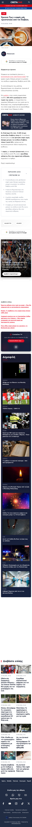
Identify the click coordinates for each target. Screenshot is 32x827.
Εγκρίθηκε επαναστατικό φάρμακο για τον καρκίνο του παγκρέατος (22, 682)
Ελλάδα (9, 781)
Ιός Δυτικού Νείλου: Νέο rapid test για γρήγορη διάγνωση (23, 768)
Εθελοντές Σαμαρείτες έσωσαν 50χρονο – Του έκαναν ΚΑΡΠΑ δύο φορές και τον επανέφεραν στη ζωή (8, 685)
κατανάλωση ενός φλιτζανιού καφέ (13, 76)
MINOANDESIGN (16, 823)
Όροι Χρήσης (7, 812)
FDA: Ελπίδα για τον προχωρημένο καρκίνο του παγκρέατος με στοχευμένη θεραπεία (7, 742)
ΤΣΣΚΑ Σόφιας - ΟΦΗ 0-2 (11, 408)
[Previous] (5, 258)
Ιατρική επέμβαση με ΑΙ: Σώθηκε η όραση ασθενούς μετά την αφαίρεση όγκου (8, 769)
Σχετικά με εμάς (16, 812)
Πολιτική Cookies (9, 810)
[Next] (27, 258)
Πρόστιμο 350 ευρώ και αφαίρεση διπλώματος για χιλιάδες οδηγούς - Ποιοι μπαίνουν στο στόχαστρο (16, 434)
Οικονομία (22, 781)
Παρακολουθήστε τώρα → (16, 340)
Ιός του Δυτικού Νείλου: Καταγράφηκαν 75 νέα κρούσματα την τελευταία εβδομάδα (23, 742)
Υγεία (3, 13)
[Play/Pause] (16, 258)
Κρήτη (3, 781)
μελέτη (6, 95)
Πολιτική (15, 781)
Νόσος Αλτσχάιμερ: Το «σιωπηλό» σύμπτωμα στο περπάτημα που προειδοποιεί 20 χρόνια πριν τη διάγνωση (8, 714)
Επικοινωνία (25, 812)
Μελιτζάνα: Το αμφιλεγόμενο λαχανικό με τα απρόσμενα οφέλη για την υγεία (23, 712)
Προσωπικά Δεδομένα (21, 810)
